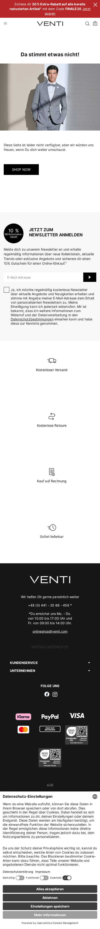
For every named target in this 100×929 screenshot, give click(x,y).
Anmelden (89, 277)
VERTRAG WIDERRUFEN (50, 647)
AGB (50, 785)
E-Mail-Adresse (19, 277)
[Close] (95, 5)
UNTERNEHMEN (22, 671)
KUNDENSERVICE (24, 663)
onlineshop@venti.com (50, 631)
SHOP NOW (21, 169)
